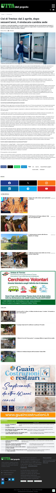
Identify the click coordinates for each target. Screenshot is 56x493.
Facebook (3, 167)
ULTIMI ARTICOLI (5, 194)
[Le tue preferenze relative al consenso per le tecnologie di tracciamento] (53, 490)
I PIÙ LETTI (3, 307)
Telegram (24, 167)
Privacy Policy (24, 481)
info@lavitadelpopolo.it (8, 472)
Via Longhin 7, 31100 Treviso (9, 470)
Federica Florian (4, 30)
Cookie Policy (31, 481)
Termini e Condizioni (39, 481)
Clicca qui (45, 462)
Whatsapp (17, 167)
